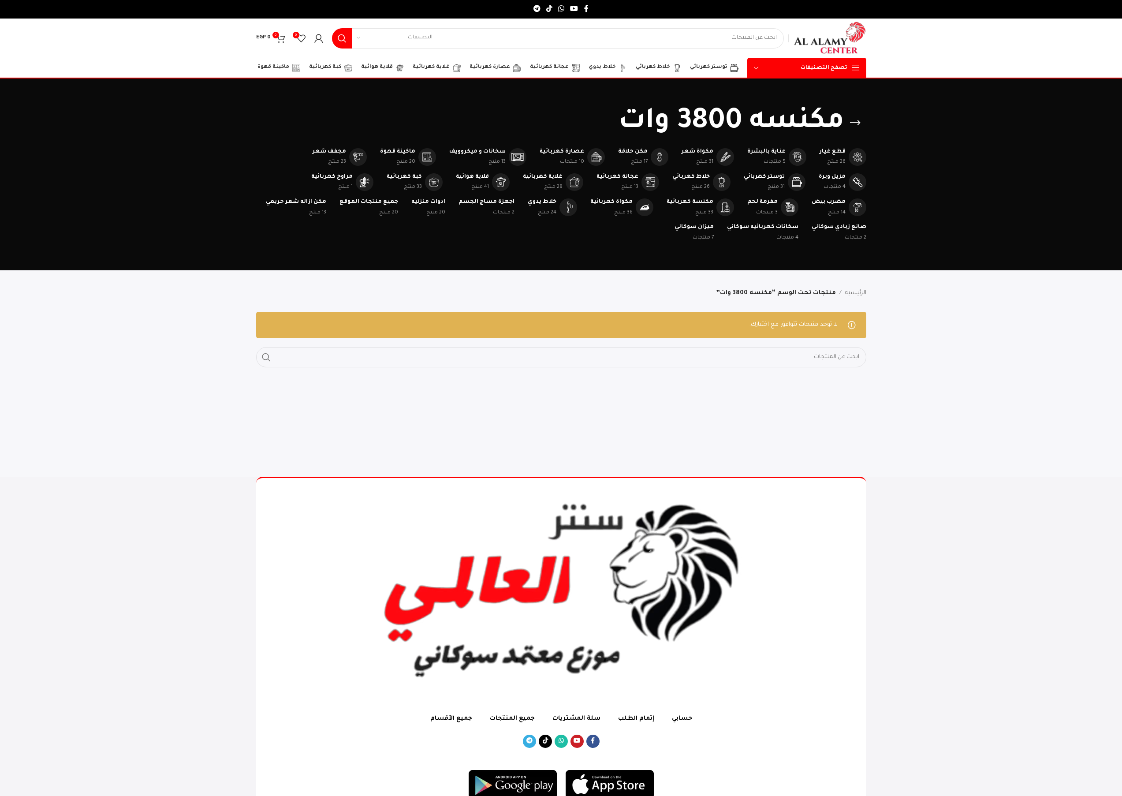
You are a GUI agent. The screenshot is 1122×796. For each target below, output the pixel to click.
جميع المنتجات (512, 718)
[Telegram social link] (536, 9)
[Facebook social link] (586, 9)
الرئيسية (855, 293)
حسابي (682, 718)
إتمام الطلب (636, 718)
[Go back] (855, 123)
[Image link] (610, 784)
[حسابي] (319, 38)
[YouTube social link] (574, 9)
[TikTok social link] (549, 9)
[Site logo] (829, 38)
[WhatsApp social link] (561, 9)
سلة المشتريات (576, 718)
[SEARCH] (342, 38)
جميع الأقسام (451, 718)
